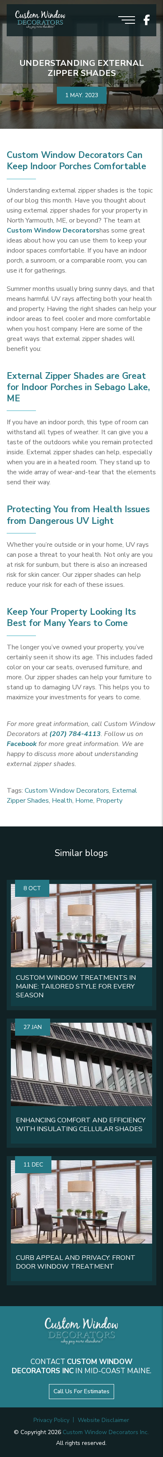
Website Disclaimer (103, 1420)
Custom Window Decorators (67, 790)
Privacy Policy (51, 1420)
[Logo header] (40, 20)
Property (109, 800)
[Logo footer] (81, 1331)
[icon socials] (146, 20)
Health (62, 800)
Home (84, 800)
